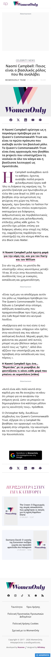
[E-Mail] (33, 120)
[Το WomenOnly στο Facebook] (8, 596)
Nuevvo (21, 647)
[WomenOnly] (25, 4)
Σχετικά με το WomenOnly (25, 630)
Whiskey (41, 647)
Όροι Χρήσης (33, 606)
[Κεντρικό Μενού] (5, 4)
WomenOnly (25, 586)
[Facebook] (10, 120)
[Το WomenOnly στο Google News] (36, 596)
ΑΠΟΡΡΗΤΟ (44, 655)
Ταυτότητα (16, 606)
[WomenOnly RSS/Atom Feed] (42, 596)
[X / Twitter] (18, 120)
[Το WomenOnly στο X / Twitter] (29, 596)
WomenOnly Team (15, 80)
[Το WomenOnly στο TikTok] (22, 596)
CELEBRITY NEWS (25, 60)
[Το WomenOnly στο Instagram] (15, 596)
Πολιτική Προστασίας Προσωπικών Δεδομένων (25, 615)
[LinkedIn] (25, 120)
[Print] (40, 120)
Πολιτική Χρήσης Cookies (25, 623)
